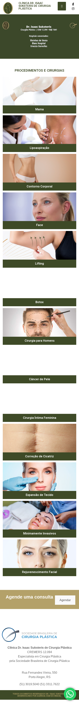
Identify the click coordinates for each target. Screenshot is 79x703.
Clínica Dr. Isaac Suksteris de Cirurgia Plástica (35, 5)
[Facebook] (73, 4)
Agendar (65, 600)
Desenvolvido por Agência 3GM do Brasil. (39, 696)
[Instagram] (73, 8)
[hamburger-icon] (62, 6)
